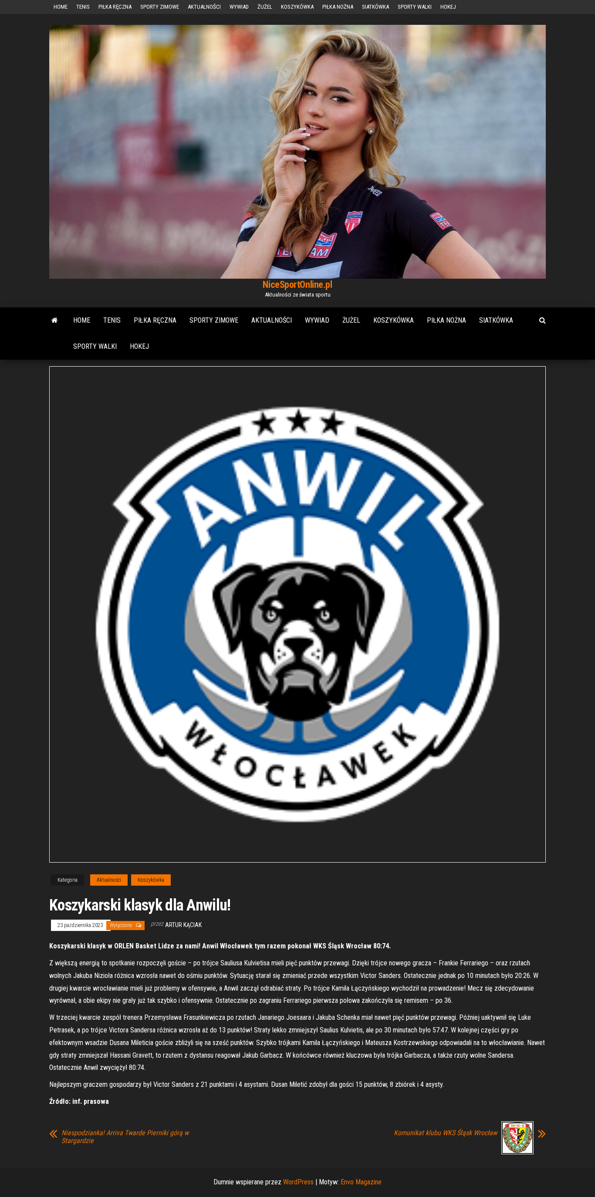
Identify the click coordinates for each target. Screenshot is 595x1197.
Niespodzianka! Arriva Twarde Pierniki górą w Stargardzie (125, 1137)
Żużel (264, 6)
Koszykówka (297, 6)
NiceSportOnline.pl (297, 284)
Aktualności (204, 6)
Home (61, 6)
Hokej (448, 6)
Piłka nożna (337, 6)
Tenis (83, 6)
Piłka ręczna (115, 6)
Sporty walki (415, 6)
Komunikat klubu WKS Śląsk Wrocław (445, 1133)
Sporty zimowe (159, 6)
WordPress (298, 1182)
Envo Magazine (361, 1182)
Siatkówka (375, 6)
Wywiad (239, 6)
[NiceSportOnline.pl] (55, 320)
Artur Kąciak (183, 924)
